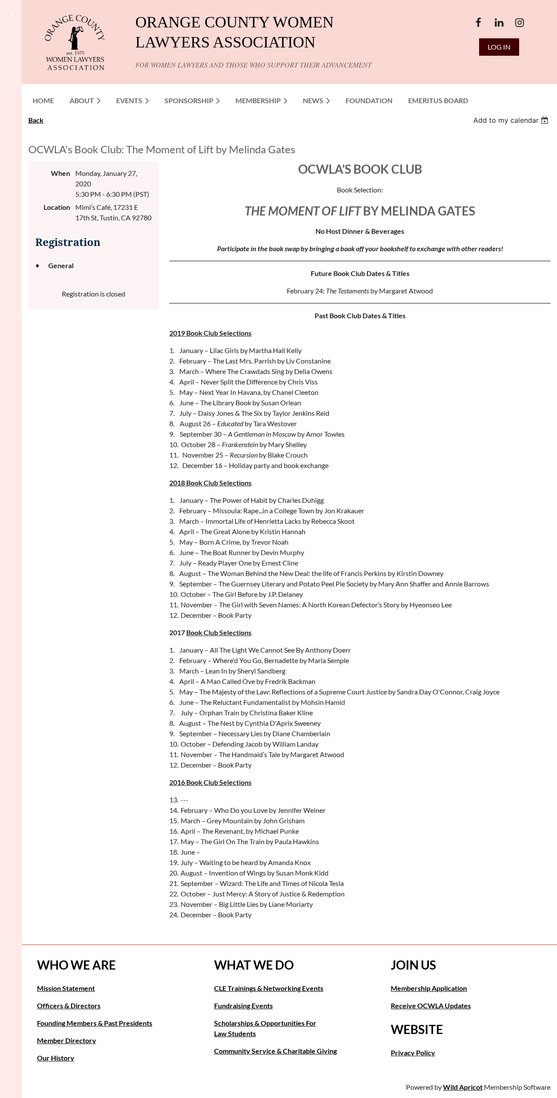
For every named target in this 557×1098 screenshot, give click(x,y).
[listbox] (511, 120)
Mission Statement (66, 988)
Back (36, 120)
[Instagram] (519, 22)
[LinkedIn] (499, 22)
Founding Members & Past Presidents (94, 1023)
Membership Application (429, 988)
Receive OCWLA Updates (431, 1005)
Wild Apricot (463, 1087)
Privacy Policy (413, 1052)
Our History (55, 1058)
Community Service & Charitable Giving (275, 1051)
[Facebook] (478, 22)
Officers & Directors (69, 1005)
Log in (499, 47)
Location (57, 207)
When (60, 173)
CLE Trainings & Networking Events (268, 988)
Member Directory (66, 1040)
